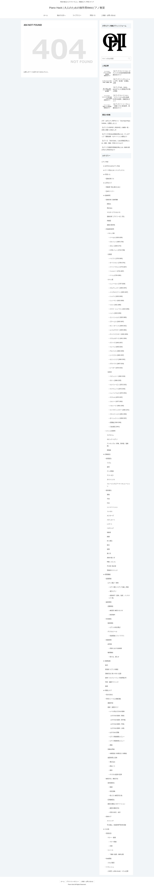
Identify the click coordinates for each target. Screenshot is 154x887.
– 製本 (110, 770)
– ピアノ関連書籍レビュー (117, 736)
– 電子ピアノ (112, 591)
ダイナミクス (111, 479)
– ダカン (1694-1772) (115, 246)
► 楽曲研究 (106, 195)
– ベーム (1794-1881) (115, 275)
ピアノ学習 (105, 162)
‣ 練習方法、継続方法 (111, 778)
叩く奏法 (109, 541)
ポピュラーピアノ (112, 439)
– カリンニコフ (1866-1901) (117, 359)
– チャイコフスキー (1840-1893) (118, 334)
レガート (109, 524)
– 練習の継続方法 (114, 808)
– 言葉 (110, 846)
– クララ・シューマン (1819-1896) (119, 309)
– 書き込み (112, 762)
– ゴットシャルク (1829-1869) (118, 317)
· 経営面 (109, 644)
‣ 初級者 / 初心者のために (112, 187)
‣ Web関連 (108, 858)
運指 (108, 494)
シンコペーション (112, 507)
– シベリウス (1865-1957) (116, 355)
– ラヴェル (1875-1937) (116, 397)
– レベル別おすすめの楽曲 (117, 711)
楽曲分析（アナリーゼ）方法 (115, 216)
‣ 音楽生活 (108, 833)
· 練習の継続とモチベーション (116, 804)
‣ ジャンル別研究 (110, 431)
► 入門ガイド (107, 183)
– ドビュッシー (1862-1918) (117, 376)
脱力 (108, 545)
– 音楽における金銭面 (115, 648)
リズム (109, 462)
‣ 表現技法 (108, 458)
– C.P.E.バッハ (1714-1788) (117, 250)
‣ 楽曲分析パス (109, 178)
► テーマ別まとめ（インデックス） (114, 170)
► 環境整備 (106, 574)
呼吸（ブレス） (111, 562)
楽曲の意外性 (111, 225)
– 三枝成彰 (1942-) (114, 426)
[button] (129, 59)
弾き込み (109, 208)
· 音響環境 (110, 606)
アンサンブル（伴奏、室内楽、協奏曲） (117, 445)
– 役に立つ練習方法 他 (115, 795)
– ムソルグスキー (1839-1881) (118, 330)
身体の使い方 (111, 557)
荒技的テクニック (112, 570)
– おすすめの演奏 (114, 732)
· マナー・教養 (111, 837)
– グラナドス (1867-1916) (116, 363)
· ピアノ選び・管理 (112, 583)
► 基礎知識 (106, 661)
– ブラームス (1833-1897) (116, 321)
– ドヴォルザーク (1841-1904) (118, 338)
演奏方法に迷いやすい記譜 (113, 673)
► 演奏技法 (106, 454)
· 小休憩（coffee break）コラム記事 (117, 871)
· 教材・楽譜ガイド (112, 707)
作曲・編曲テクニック (112, 682)
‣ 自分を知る (109, 694)
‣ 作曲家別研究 (109, 229)
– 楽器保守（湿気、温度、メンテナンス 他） (119, 597)
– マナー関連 (112, 841)
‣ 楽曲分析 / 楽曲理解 (111, 199)
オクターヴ (110, 515)
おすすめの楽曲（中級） (118, 724)
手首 (108, 498)
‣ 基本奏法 (108, 490)
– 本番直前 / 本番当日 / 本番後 (118, 753)
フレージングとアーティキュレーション (118, 485)
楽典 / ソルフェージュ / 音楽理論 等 (115, 677)
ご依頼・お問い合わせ (87, 881)
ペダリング (110, 528)
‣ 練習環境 (108, 602)
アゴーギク (110, 475)
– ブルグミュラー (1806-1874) (118, 288)
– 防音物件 (112, 614)
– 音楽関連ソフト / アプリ (116, 635)
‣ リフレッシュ (109, 867)
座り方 (109, 553)
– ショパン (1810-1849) (116, 296)
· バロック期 (110, 233)
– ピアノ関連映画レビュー (117, 741)
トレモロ (109, 511)
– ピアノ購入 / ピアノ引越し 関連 (119, 587)
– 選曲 (110, 745)
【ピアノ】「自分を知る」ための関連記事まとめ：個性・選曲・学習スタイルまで (116, 142)
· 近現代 (109, 372)
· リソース (110, 850)
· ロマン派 (110, 279)
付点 (108, 503)
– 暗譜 (110, 787)
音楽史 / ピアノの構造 (111, 669)
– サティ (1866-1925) (115, 380)
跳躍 (108, 536)
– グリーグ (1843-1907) (116, 342)
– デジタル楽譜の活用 (115, 774)
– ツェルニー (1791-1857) (116, 271)
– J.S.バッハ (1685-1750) (116, 241)
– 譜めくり (112, 766)
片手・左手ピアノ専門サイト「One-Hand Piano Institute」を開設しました (116, 122)
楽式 (106, 665)
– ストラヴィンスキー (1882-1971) (119, 410)
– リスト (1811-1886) (115, 304)
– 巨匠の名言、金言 (114, 812)
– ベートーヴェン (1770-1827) (118, 267)
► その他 (106, 829)
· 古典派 (109, 254)
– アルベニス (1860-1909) (116, 351)
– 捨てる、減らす (114, 656)
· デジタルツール (112, 631)
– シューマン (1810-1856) (116, 300)
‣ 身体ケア (108, 816)
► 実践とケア (107, 690)
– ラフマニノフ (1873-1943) (117, 389)
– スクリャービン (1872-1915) (118, 384)
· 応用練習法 (110, 799)
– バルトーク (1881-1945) (116, 405)
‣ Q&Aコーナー (109, 191)
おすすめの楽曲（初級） (118, 715)
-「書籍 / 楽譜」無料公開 (116, 854)
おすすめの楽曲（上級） (118, 728)
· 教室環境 (110, 623)
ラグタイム (110, 435)
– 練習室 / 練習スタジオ (116, 610)
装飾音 (109, 532)
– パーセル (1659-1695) (116, 237)
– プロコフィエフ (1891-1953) (118, 414)
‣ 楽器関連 (108, 578)
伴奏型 (109, 220)
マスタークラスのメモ (113, 212)
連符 (108, 467)
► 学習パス (106, 174)
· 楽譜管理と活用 (112, 757)
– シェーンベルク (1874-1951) (118, 393)
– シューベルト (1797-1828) (117, 283)
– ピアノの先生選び (114, 627)
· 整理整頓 (110, 652)
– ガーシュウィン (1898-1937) (118, 418)
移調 (106, 686)
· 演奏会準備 (110, 749)
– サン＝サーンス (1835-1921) (118, 325)
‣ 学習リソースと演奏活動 (113, 699)
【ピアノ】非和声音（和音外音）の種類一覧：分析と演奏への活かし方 (116, 129)
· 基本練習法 (110, 783)
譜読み (109, 204)
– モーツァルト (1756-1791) (117, 262)
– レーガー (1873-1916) (116, 368)
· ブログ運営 (110, 862)
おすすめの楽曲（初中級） (119, 720)
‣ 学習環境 (108, 619)
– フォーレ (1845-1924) (116, 347)
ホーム (63, 881)
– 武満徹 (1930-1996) (115, 422)
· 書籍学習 (110, 703)
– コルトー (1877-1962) (116, 401)
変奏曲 (109, 450)
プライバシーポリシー (72, 881)
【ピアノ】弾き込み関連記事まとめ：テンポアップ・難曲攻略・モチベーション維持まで (116, 135)
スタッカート (111, 520)
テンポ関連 (110, 471)
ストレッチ (110, 820)
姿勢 (108, 549)
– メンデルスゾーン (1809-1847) (118, 292)
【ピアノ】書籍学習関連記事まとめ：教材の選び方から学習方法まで (116, 148)
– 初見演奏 (112, 791)
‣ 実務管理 (108, 640)
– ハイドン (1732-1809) (116, 258)
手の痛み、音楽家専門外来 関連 (116, 825)
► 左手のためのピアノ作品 (111, 166)
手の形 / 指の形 (111, 566)
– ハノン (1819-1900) (115, 313)
